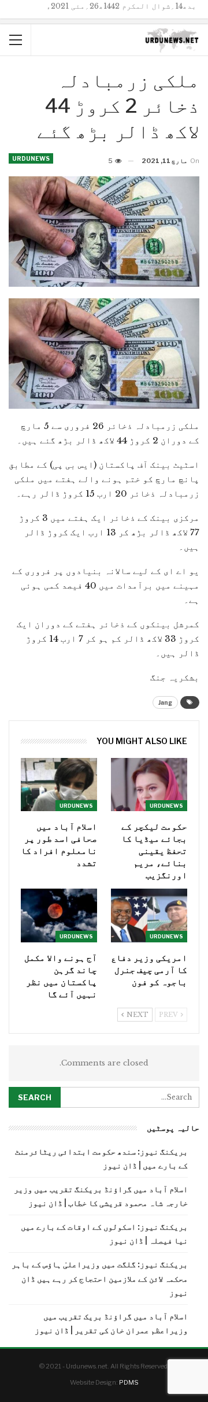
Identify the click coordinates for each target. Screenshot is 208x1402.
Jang (165, 702)
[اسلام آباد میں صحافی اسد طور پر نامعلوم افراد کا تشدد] (59, 784)
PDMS (129, 1382)
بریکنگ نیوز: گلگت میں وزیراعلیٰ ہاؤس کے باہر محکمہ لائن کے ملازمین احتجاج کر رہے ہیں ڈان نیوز (100, 1278)
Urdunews (31, 158)
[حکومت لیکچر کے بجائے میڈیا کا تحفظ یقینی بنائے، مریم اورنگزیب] (149, 784)
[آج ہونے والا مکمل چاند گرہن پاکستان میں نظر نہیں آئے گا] (59, 915)
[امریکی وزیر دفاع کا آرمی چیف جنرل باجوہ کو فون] (149, 915)
